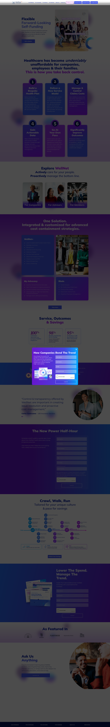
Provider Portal (94, 2)
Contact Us (63, 2)
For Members (51, 2)
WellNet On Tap (70, 2)
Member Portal (86, 2)
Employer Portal (78, 2)
